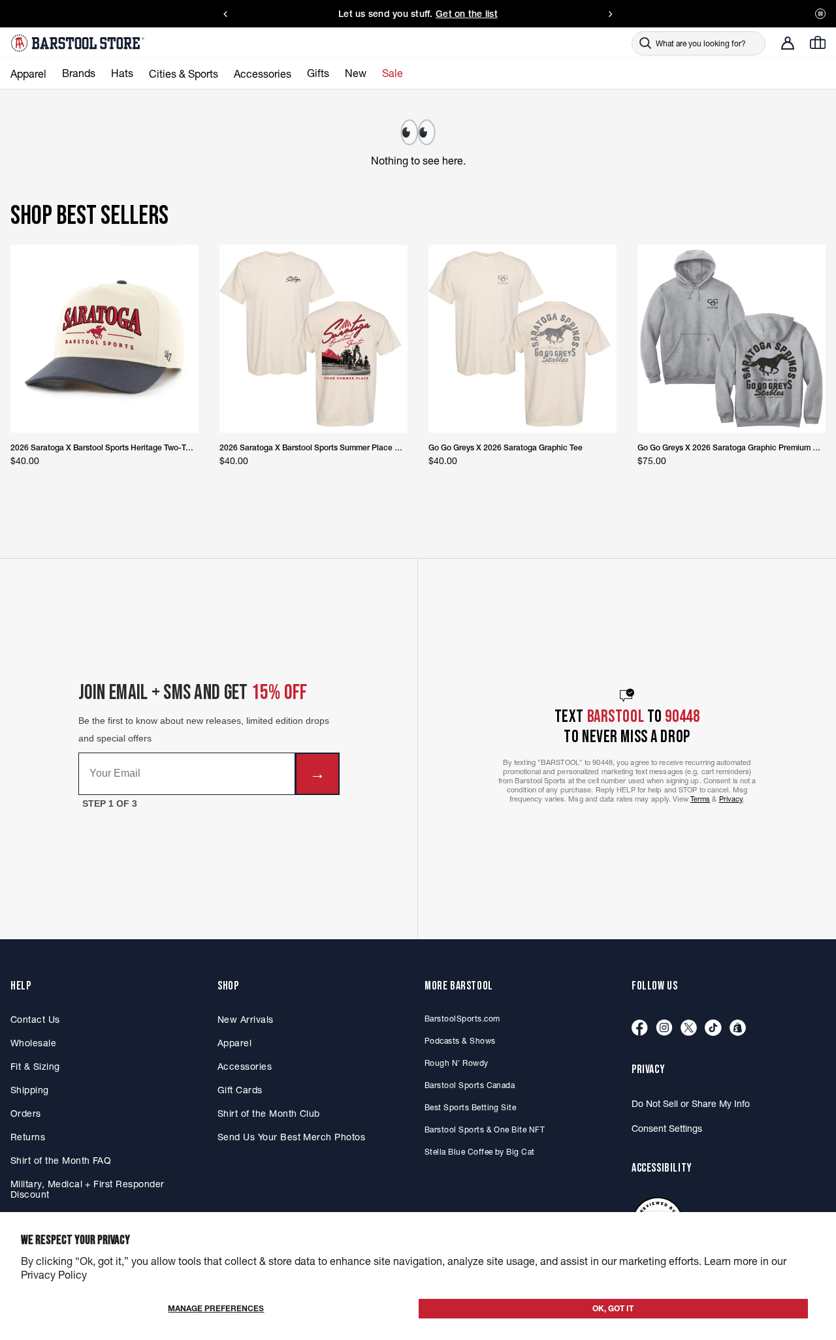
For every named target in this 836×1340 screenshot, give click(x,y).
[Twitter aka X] (689, 1028)
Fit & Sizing (35, 1066)
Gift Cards (240, 1090)
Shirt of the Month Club (268, 1113)
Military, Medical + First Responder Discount (87, 1189)
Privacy (731, 798)
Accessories (244, 1066)
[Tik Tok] (713, 1028)
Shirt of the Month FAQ (60, 1160)
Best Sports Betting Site (470, 1107)
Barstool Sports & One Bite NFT (485, 1129)
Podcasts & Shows (460, 1041)
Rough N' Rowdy (457, 1063)
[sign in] (787, 43)
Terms (700, 798)
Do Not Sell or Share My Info (691, 1104)
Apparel (234, 1043)
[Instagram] (664, 1028)
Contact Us (35, 1019)
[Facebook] (640, 1028)
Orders (25, 1113)
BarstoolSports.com (462, 1018)
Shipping (29, 1090)
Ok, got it (613, 1308)
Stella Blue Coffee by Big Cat (480, 1152)
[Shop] (738, 1028)
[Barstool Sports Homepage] (79, 43)
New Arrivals (245, 1019)
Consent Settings (667, 1128)
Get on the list (467, 14)
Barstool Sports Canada (470, 1085)
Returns (27, 1137)
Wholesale (33, 1043)
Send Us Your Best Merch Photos (291, 1137)
